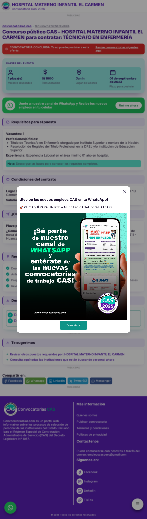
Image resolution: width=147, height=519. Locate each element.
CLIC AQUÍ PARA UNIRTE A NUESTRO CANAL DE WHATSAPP (68, 207)
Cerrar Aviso (73, 325)
